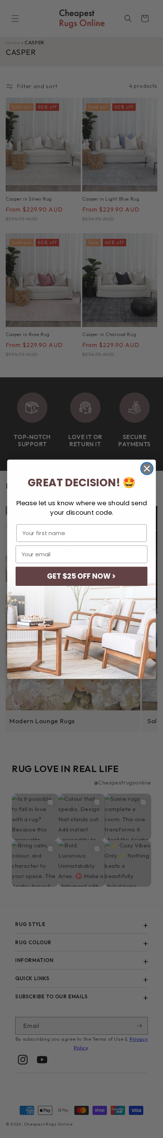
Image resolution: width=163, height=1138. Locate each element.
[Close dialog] (147, 468)
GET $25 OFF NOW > (81, 576)
